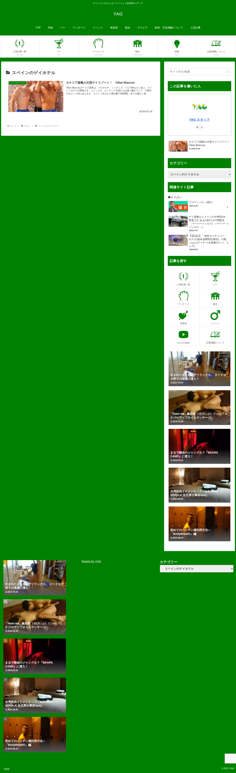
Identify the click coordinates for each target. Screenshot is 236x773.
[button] (228, 71)
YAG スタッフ (199, 119)
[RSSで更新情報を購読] (202, 127)
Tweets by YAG (91, 561)
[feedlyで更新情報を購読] (197, 127)
